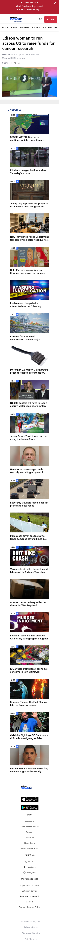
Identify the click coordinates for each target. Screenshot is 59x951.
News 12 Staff (8, 55)
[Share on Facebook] (11, 63)
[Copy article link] (19, 63)
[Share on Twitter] (15, 63)
